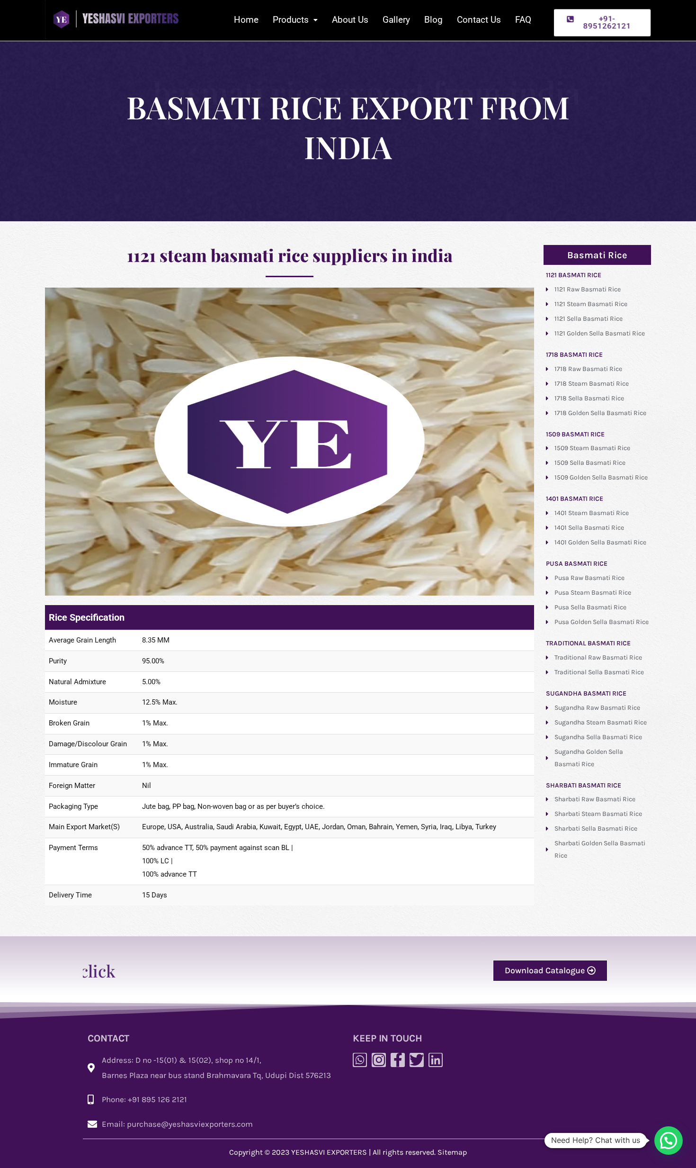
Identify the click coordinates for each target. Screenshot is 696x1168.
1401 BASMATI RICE (574, 499)
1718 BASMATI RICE (574, 355)
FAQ (523, 19)
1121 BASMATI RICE (573, 275)
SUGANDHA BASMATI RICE (586, 693)
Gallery (396, 19)
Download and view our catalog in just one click (481, 971)
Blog (433, 19)
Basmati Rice (597, 255)
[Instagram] (379, 1060)
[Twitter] (417, 1060)
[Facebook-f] (398, 1060)
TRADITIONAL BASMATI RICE (588, 643)
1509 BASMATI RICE (575, 434)
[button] (602, 22)
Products (291, 19)
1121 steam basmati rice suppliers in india (290, 255)
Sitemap (452, 1152)
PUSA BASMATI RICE (576, 564)
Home (246, 19)
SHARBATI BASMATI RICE (583, 785)
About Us (350, 19)
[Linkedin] (435, 1060)
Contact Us (479, 19)
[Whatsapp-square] (360, 1060)
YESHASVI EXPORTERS (329, 1152)
